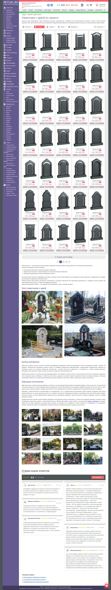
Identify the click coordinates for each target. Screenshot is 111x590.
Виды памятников (11, 187)
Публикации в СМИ (11, 195)
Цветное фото (10, 156)
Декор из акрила (11, 76)
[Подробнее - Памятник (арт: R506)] (47, 77)
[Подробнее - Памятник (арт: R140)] (30, 204)
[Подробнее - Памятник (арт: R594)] (47, 46)
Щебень (8, 60)
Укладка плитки (10, 174)
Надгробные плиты (12, 86)
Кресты (8, 78)
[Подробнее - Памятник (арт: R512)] (47, 173)
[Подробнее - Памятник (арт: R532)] (63, 173)
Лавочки (8, 50)
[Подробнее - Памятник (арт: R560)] (30, 46)
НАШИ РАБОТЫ (81, 10)
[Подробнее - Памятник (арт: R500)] (97, 77)
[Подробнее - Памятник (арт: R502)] (80, 109)
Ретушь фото (9, 163)
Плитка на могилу (11, 52)
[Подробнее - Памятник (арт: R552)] (63, 141)
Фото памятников (11, 189)
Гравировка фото (11, 149)
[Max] (48, 5)
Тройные (8, 20)
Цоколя (8, 33)
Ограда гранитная (11, 42)
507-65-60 (67, 5)
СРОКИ (31, 10)
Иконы (8, 114)
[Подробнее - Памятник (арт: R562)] (47, 109)
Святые (8, 116)
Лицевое (8, 138)
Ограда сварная (10, 38)
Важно (8, 185)
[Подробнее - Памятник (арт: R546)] (80, 46)
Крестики (8, 110)
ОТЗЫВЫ (90, 10)
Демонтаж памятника (12, 176)
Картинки (8, 118)
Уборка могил (10, 180)
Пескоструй (9, 93)
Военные (8, 136)
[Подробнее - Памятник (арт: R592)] (30, 77)
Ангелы (8, 122)
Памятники (9, 7)
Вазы (8, 55)
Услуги (8, 142)
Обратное (9, 140)
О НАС (25, 10)
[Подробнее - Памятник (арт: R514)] (30, 109)
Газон (7, 91)
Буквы (8, 71)
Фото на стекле (10, 65)
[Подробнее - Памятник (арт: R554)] (30, 236)
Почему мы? (9, 191)
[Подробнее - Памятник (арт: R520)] (63, 204)
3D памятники (10, 145)
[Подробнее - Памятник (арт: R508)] (80, 173)
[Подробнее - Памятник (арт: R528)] (30, 141)
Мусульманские (10, 134)
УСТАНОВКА (38, 10)
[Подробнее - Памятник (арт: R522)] (97, 109)
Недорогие (9, 10)
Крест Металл (10, 99)
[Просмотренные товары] (87, 5)
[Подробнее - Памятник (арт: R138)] (47, 204)
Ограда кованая (10, 40)
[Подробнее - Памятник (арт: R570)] (97, 204)
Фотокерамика (10, 63)
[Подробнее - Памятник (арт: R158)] (80, 236)
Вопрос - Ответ (10, 193)
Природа (8, 126)
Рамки (8, 108)
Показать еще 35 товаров (64, 257)
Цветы (8, 124)
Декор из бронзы (11, 73)
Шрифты (8, 130)
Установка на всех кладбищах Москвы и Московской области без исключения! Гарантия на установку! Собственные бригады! (64, 12)
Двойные (8, 18)
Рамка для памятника (12, 101)
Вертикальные (10, 12)
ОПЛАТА (64, 10)
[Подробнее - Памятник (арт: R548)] (63, 46)
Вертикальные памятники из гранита (35, 577)
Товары (8, 89)
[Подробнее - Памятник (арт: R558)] (80, 141)
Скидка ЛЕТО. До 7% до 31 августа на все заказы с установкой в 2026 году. (64, 0)
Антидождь (9, 168)
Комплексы (9, 30)
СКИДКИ (71, 10)
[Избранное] (91, 5)
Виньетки (8, 106)
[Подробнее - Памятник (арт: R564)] (63, 236)
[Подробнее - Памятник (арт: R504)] (80, 77)
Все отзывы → (97, 477)
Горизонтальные (10, 14)
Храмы (8, 120)
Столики (8, 47)
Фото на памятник (11, 158)
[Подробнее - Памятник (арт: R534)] (97, 46)
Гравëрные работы (11, 147)
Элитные (8, 22)
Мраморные (9, 27)
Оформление (10, 104)
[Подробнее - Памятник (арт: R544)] (63, 77)
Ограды (8, 35)
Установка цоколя (11, 172)
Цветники (9, 45)
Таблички (9, 58)
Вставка (8, 68)
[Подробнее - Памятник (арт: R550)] (63, 109)
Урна (7, 97)
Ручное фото (9, 154)
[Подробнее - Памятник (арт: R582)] (47, 141)
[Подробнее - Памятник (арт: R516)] (80, 204)
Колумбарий (10, 84)
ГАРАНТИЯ (56, 10)
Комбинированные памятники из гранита (36, 582)
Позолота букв (10, 95)
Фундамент (9, 178)
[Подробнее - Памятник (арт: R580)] (97, 141)
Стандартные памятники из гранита (34, 579)
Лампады (9, 81)
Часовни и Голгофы (11, 25)
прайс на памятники (93, 401)
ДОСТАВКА (47, 10)
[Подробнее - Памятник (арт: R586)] (97, 173)
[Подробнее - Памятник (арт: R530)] (30, 173)
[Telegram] (51, 5)
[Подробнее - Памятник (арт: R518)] (47, 236)
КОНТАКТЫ (98, 10)
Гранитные (9, 24)
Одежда (8, 132)
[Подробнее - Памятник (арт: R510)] (97, 236)
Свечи (8, 112)
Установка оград (10, 170)
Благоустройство (10, 182)
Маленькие (9, 16)
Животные (9, 128)
